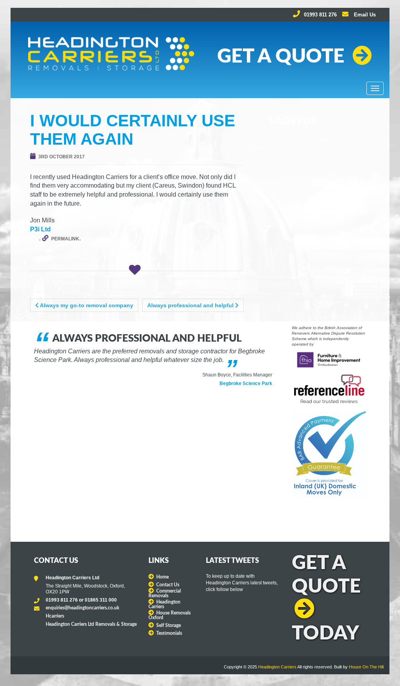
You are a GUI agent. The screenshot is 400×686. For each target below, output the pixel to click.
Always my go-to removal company (86, 305)
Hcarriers (55, 616)
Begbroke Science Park (246, 383)
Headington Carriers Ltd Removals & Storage (91, 624)
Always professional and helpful (191, 305)
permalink (65, 239)
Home (162, 577)
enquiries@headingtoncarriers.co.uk (82, 607)
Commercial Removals (164, 593)
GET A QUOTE (281, 56)
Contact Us (167, 584)
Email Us (364, 15)
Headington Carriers (277, 667)
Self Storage (168, 625)
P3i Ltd (40, 229)
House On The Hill (366, 667)
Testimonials (169, 633)
